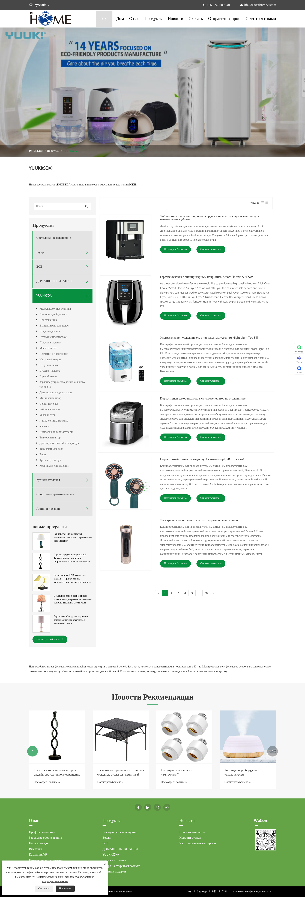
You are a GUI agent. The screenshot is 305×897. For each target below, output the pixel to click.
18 (206, 593)
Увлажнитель (47, 415)
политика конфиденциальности (252, 891)
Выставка (35, 849)
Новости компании (192, 832)
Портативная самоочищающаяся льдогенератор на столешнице (203, 399)
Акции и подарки (48, 509)
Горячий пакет (48, 376)
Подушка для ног (50, 331)
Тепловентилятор (50, 437)
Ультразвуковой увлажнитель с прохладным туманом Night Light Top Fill (209, 338)
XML (224, 891)
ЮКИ (132, 184)
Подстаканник (48, 320)
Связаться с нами (261, 18)
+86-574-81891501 (218, 5)
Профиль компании (42, 832)
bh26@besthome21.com (260, 5)
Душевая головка (50, 370)
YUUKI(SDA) (70, 150)
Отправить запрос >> (211, 249)
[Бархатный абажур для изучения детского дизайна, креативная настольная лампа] (41, 624)
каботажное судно (50, 409)
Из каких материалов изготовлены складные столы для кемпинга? (120, 772)
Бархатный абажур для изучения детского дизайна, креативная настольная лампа (71, 620)
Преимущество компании (46, 860)
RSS (214, 891)
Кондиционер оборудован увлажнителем (241, 772)
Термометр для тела (51, 449)
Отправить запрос (224, 18)
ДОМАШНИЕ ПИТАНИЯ (54, 281)
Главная (38, 150)
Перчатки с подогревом (54, 354)
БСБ (39, 267)
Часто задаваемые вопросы (197, 843)
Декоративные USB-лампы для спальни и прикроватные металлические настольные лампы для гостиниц (71, 579)
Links (189, 891)
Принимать (65, 889)
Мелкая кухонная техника (55, 308)
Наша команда (38, 843)
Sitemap (202, 891)
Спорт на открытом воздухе (55, 494)
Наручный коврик (50, 359)
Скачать (196, 18)
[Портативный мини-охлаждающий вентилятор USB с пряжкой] (125, 484)
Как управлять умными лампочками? (176, 772)
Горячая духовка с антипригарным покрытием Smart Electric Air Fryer (206, 277)
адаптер (44, 426)
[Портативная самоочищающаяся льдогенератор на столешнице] (125, 423)
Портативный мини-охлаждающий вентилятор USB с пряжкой (202, 459)
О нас (134, 18)
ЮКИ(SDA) (64, 184)
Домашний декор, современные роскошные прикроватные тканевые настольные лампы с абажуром (72, 599)
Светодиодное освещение (53, 238)
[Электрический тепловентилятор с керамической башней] (125, 544)
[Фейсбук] (138, 807)
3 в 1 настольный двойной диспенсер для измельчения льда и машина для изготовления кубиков (209, 218)
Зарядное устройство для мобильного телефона (62, 384)
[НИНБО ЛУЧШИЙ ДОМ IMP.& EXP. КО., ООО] (50, 18)
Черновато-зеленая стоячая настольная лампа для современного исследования (73, 537)
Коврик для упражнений (54, 465)
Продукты (154, 18)
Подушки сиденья (50, 342)
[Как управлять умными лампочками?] (184, 736)
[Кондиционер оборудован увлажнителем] (248, 736)
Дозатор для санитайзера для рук (59, 443)
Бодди (40, 252)
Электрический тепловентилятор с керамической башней (199, 520)
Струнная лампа (49, 365)
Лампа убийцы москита (54, 420)
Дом (120, 18)
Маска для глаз (48, 348)
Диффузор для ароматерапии (57, 432)
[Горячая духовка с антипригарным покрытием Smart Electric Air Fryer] (125, 301)
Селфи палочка (49, 403)
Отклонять (43, 889)
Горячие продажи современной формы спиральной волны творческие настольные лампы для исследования (72, 558)
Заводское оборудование (45, 837)
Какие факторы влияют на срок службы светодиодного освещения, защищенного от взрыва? (57, 772)
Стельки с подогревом (53, 337)
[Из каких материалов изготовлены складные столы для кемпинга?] (121, 736)
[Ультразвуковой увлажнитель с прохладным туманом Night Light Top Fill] (125, 362)
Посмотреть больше (48, 639)
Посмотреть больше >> (175, 249)
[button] (32, 751)
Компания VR (38, 854)
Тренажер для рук (50, 460)
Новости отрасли (190, 837)
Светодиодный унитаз (53, 314)
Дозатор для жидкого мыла (56, 392)
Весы (43, 454)
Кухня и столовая (48, 480)
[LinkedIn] (147, 807)
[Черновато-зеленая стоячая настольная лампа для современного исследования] (41, 541)
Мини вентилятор (50, 398)
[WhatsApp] (166, 807)
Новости (175, 18)
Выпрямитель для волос (54, 325)
